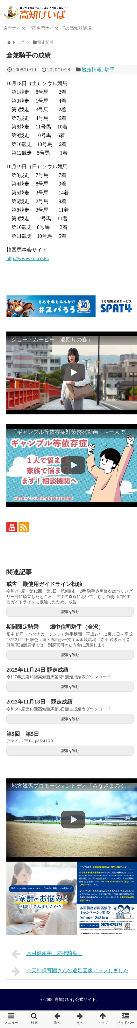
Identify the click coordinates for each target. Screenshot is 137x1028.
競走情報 (92, 69)
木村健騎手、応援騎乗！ (54, 953)
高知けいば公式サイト (75, 999)
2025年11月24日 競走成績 (37, 670)
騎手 (110, 69)
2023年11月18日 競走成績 (39, 702)
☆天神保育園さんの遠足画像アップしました (77, 970)
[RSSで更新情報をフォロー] (23, 527)
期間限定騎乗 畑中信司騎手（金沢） (55, 627)
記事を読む (70, 612)
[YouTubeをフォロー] (11, 527)
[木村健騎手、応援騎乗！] (57, 1019)
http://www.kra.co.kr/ (27, 258)
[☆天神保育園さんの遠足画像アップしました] (79, 1019)
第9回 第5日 (22, 734)
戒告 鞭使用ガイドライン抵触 (44, 584)
